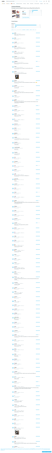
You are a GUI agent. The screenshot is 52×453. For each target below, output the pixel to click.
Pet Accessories (36, 3)
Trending (24, 3)
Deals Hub (13, 3)
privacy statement (32, 448)
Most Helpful (19, 29)
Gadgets (41, 3)
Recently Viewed (19, 3)
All (12, 29)
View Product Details (26, 17)
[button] (41, 1)
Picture (15, 29)
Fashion (28, 3)
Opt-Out (46, 451)
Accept (43, 451)
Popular (4, 3)
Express (8, 3)
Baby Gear (31, 3)
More (47, 3)
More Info (49, 451)
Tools (44, 3)
